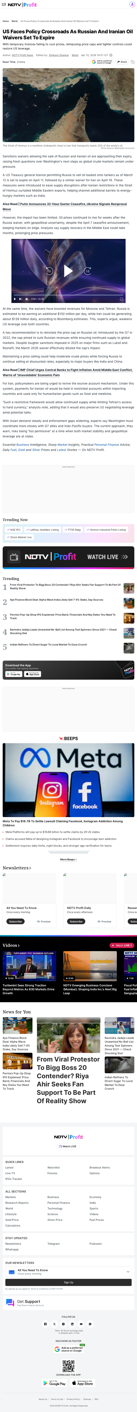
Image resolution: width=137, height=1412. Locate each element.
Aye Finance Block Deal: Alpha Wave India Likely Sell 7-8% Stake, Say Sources (16, 1043)
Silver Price (54, 1220)
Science (52, 1214)
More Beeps (67, 859)
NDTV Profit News (22, 55)
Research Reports (17, 1202)
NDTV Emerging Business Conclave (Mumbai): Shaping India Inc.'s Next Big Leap (90, 989)
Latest (61, 450)
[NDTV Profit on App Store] (82, 1382)
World (75, 55)
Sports (94, 1208)
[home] (22, 3)
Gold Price (12, 1220)
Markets (10, 1197)
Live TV (10, 1173)
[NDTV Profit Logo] (68, 1135)
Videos (94, 1214)
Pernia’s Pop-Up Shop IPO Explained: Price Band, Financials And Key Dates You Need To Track (17, 1081)
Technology (55, 1208)
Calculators (12, 1225)
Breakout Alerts (100, 1167)
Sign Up (68, 1282)
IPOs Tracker (13, 1179)
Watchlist (53, 1167)
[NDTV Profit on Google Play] (54, 1382)
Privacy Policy (73, 1399)
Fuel (13, 450)
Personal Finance (106, 444)
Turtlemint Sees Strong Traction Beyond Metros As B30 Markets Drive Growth (28, 989)
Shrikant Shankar (59, 55)
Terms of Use (57, 1399)
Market (62, 444)
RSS (96, 1399)
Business (22, 444)
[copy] (132, 62)
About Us (43, 1399)
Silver (36, 450)
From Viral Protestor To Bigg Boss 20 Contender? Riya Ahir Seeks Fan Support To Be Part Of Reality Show (68, 1080)
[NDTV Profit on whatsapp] (90, 1324)
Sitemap (87, 1399)
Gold (21, 450)
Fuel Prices (97, 1220)
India (93, 1202)
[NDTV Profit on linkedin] (72, 1324)
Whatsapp (12, 1249)
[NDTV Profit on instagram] (63, 1324)
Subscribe (15, 921)
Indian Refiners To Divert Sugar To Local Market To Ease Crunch (119, 1083)
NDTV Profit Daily (79, 908)
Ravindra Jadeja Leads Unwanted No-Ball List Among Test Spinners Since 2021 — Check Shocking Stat (119, 1045)
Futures (52, 1173)
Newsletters (13, 1243)
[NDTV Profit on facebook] (45, 1324)
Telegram (53, 1243)
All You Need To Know (21, 908)
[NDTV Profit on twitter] (54, 1324)
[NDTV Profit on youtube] (81, 1324)
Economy (96, 1197)
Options (95, 1173)
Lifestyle (11, 1214)
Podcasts (96, 1243)
